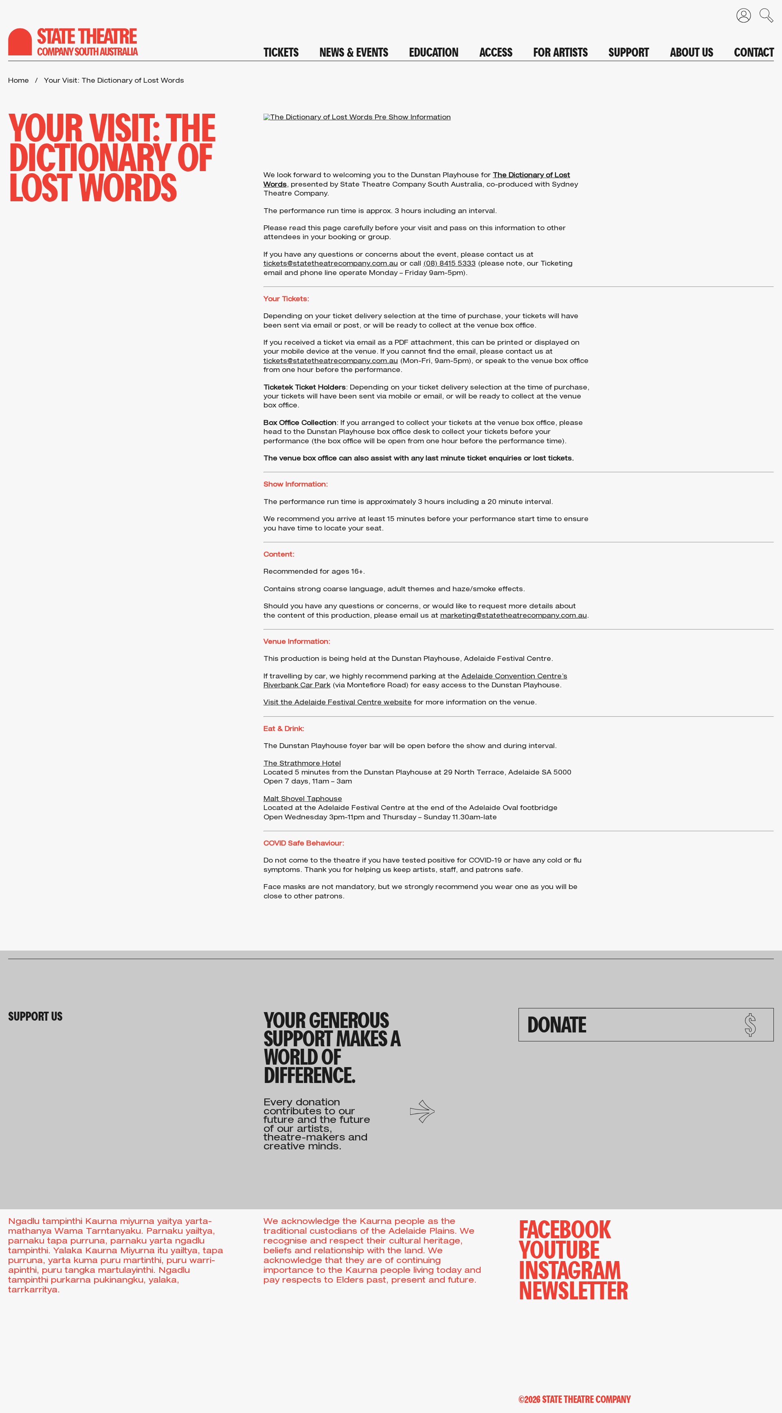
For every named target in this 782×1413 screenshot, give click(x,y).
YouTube (558, 1248)
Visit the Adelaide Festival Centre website (338, 703)
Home (18, 81)
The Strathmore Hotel (302, 764)
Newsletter (573, 1289)
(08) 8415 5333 (449, 264)
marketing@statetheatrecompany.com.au (513, 616)
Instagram (569, 1268)
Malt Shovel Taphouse (303, 800)
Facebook (564, 1227)
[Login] (739, 17)
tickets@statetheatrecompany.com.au (331, 264)
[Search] (762, 17)
